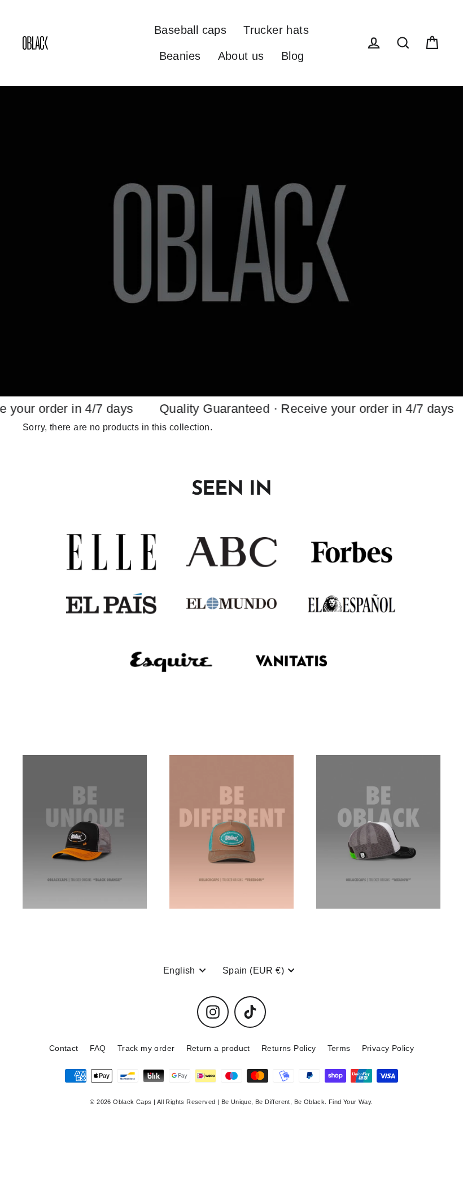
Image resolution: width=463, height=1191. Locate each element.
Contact (63, 1048)
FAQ (98, 1048)
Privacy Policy (388, 1048)
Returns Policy (288, 1048)
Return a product (218, 1048)
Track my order (146, 1048)
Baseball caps (190, 30)
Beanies (180, 56)
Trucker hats (276, 30)
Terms (339, 1048)
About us (241, 56)
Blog (292, 56)
